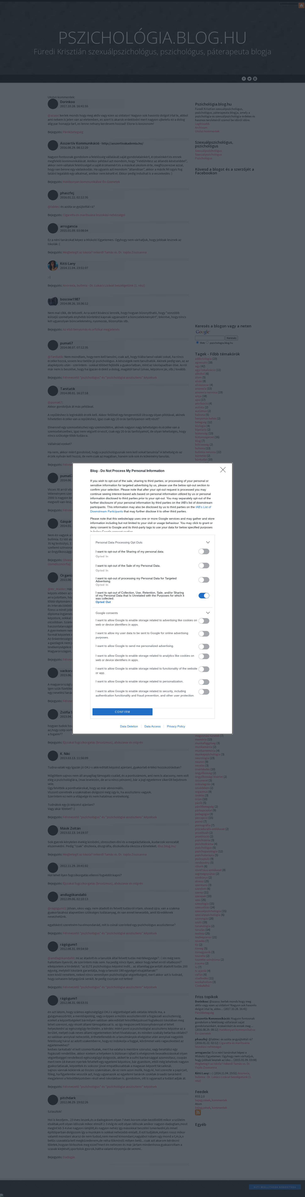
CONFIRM (122, 711)
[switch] (204, 551)
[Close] (224, 471)
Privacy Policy (176, 726)
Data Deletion (129, 726)
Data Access (152, 726)
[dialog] (152, 598)
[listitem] (152, 542)
